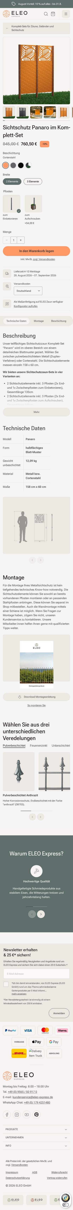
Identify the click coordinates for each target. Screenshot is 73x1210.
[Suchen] (45, 13)
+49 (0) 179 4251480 (37, 1102)
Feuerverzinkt (38, 745)
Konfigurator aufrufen (26, 306)
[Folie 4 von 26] (50, 112)
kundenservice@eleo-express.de (33, 1097)
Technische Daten (28, 5)
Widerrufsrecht (59, 1172)
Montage (49, 5)
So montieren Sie (36, 705)
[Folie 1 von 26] (9, 112)
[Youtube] (27, 1115)
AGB (34, 1172)
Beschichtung (58, 320)
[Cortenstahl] (5, 165)
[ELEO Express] (18, 1075)
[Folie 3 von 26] (36, 112)
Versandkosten (19, 1164)
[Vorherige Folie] (32, 914)
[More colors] (28, 165)
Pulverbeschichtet (14, 745)
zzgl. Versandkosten (44, 259)
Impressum (12, 1172)
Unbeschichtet (61, 745)
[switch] (65, 1205)
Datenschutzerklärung (18, 1177)
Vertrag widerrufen (57, 1177)
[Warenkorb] (53, 13)
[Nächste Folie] (41, 914)
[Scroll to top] (8, 5)
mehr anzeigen (19, 994)
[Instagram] (17, 1115)
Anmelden (59, 1013)
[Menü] (66, 14)
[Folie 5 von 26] (63, 112)
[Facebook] (7, 1115)
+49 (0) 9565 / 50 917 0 (22, 1091)
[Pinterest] (37, 1115)
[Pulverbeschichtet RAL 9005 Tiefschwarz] (21, 165)
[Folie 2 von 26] (22, 112)
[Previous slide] (32, 560)
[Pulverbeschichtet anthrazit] (13, 165)
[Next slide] (40, 560)
